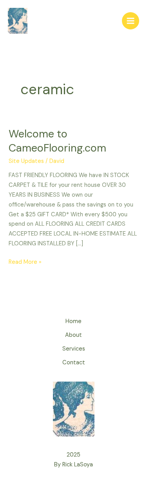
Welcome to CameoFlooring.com (57, 141)
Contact (73, 362)
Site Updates (26, 161)
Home (73, 321)
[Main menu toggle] (130, 20)
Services (73, 349)
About (73, 335)
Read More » (25, 262)
